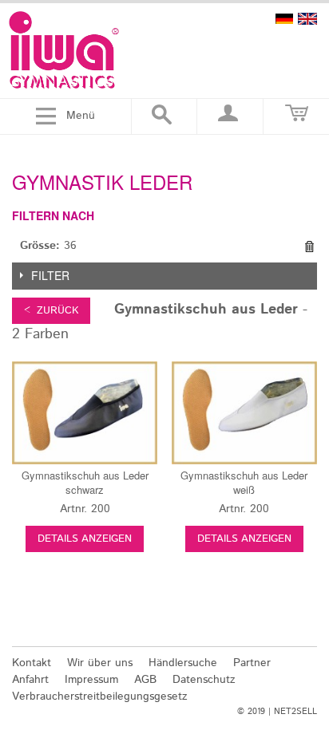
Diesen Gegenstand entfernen (309, 247)
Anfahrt (30, 680)
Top (307, 626)
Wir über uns (100, 663)
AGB (145, 680)
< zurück (51, 310)
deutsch (284, 19)
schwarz (85, 482)
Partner (252, 663)
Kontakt (31, 663)
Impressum (91, 680)
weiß (243, 482)
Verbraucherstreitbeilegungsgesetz (100, 696)
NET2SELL (295, 711)
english (307, 19)
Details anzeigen (85, 539)
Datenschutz (204, 680)
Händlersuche (183, 663)
